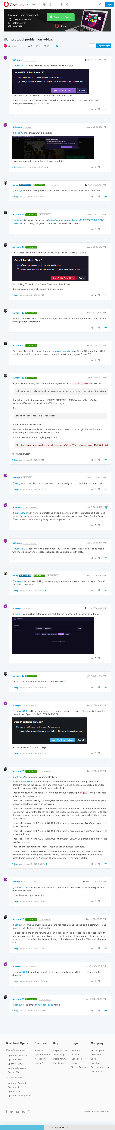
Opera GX (12, 46)
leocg (15, 185)
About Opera (97, 1050)
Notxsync (17, 60)
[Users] (50, 4)
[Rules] (62, 4)
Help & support (60, 1050)
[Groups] (56, 4)
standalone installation (62, 351)
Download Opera (62, 17)
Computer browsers (15, 1050)
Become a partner (100, 1067)
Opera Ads (40, 1063)
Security (75, 1050)
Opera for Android (17, 1083)
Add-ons (39, 1050)
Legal (75, 1043)
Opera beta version (17, 1068)
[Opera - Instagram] (28, 1111)
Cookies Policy (78, 1059)
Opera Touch (14, 1091)
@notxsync (18, 190)
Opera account (42, 1054)
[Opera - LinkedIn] (23, 1111)
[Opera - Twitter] (12, 1111)
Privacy (75, 1054)
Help (56, 1043)
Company (97, 1043)
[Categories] (33, 4)
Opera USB (13, 1072)
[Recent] (39, 4)
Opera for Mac (15, 1059)
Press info (96, 1054)
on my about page (44, 1004)
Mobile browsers (14, 1077)
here (64, 681)
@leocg (29, 127)
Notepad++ (24, 781)
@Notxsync (54, 185)
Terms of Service (79, 1067)
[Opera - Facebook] (6, 1112)
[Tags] (45, 4)
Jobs (93, 1059)
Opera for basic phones (20, 1095)
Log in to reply (104, 46)
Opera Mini (13, 1087)
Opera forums (60, 1059)
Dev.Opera (58, 1063)
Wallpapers (40, 1059)
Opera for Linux (15, 1064)
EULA (74, 1063)
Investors (95, 1063)
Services (40, 1043)
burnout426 (18, 214)
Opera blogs (59, 1054)
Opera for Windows (17, 1055)
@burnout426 (31, 60)
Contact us (96, 1071)
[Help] (67, 4)
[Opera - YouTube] (18, 1111)
